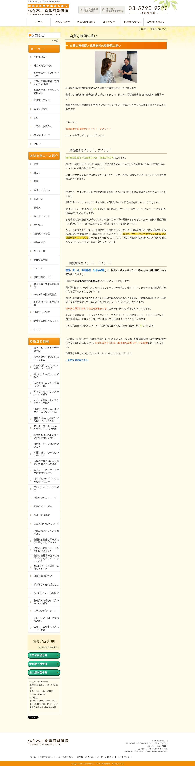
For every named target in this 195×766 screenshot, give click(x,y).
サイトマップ (124, 757)
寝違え (37, 207)
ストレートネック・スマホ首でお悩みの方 (46, 471)
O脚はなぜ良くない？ (45, 610)
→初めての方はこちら (77, 360)
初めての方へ (62, 22)
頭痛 (36, 181)
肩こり (37, 172)
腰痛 (36, 164)
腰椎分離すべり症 (43, 277)
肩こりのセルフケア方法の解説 (46, 349)
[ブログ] (44, 643)
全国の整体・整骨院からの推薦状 (46, 91)
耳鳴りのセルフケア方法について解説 (46, 393)
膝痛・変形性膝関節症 (45, 294)
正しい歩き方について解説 (46, 488)
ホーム (39, 22)
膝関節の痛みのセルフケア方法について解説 (46, 436)
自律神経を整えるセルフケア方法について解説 (46, 410)
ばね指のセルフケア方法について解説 (46, 384)
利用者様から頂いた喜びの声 (109, 22)
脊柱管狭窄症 (40, 259)
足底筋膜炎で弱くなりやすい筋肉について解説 (46, 462)
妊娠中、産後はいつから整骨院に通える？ (46, 549)
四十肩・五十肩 (42, 216)
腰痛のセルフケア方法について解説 (46, 358)
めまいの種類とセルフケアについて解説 (46, 401)
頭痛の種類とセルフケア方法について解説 (46, 367)
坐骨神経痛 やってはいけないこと (46, 454)
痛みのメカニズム (43, 506)
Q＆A (36, 117)
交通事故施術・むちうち (46, 320)
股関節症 (86, 270)
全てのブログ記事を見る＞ (48, 647)
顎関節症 (38, 199)
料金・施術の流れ (86, 22)
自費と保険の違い (43, 576)
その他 (37, 329)
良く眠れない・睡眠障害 (46, 593)
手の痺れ (38, 225)
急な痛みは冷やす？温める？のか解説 (46, 602)
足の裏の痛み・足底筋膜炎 (46, 303)
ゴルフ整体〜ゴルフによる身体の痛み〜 (46, 480)
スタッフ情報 (40, 109)
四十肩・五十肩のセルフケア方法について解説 (46, 427)
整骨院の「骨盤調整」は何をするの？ (46, 567)
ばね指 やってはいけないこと (46, 445)
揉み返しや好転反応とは (46, 584)
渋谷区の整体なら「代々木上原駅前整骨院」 (97, 764)
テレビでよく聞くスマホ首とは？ (46, 619)
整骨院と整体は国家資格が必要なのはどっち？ (46, 541)
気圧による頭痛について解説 (46, 375)
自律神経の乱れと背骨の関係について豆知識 (46, 419)
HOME (143, 29)
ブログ (37, 144)
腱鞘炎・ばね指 (42, 233)
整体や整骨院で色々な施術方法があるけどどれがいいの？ (46, 558)
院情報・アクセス (132, 22)
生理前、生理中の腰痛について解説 (46, 628)
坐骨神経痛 (39, 242)
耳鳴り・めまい (42, 190)
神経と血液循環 (42, 515)
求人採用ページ (42, 135)
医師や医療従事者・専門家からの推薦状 (46, 82)
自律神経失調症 (42, 312)
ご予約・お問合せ (155, 22)
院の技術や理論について (46, 523)
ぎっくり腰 (39, 251)
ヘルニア (38, 268)
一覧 (56, 40)
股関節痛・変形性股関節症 (46, 285)
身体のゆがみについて (45, 497)
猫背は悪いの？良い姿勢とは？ (46, 532)
